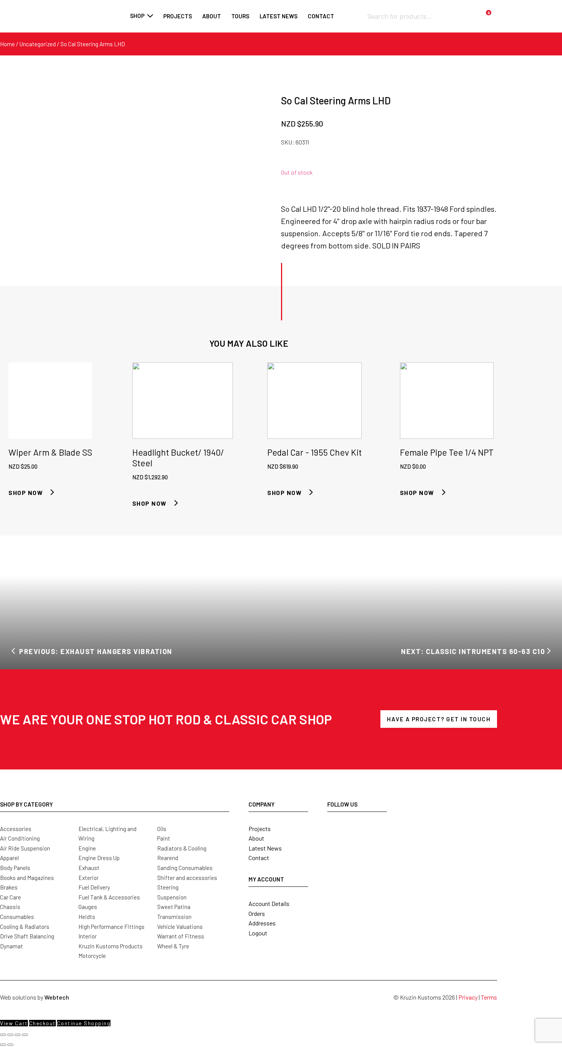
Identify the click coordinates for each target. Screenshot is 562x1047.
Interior (87, 936)
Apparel (9, 857)
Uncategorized (37, 44)
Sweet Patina (173, 906)
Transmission (174, 916)
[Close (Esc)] (25, 1035)
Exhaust (88, 867)
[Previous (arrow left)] (3, 1045)
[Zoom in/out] (3, 1035)
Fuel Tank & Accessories (109, 897)
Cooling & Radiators (24, 926)
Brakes (9, 887)
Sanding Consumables (185, 867)
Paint (163, 838)
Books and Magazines (27, 877)
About (211, 16)
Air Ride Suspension (25, 848)
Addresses (262, 923)
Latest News (265, 848)
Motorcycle (92, 955)
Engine (87, 848)
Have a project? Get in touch (439, 719)
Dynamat (11, 946)
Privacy (468, 997)
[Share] (18, 1035)
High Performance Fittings (111, 926)
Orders (257, 913)
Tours (240, 16)
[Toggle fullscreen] (10, 1035)
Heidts (86, 916)
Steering (168, 887)
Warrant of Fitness (180, 936)
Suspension (172, 897)
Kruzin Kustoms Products (110, 946)
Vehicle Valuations (180, 926)
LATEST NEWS (278, 16)
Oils (161, 828)
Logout (258, 933)
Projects (177, 16)
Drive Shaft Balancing (27, 936)
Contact (321, 16)
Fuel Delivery (94, 887)
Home (7, 44)
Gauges (87, 906)
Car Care (10, 897)
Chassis (10, 906)
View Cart (14, 1023)
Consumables (17, 916)
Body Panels (15, 867)
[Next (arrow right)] (10, 1045)
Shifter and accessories (187, 877)
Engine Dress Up (99, 857)
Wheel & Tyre (173, 946)
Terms (489, 997)
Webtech (56, 997)
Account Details (269, 903)
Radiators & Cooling (181, 848)
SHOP (137, 15)
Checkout (42, 1023)
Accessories (15, 828)
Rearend (167, 857)
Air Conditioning (20, 838)
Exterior (88, 877)
